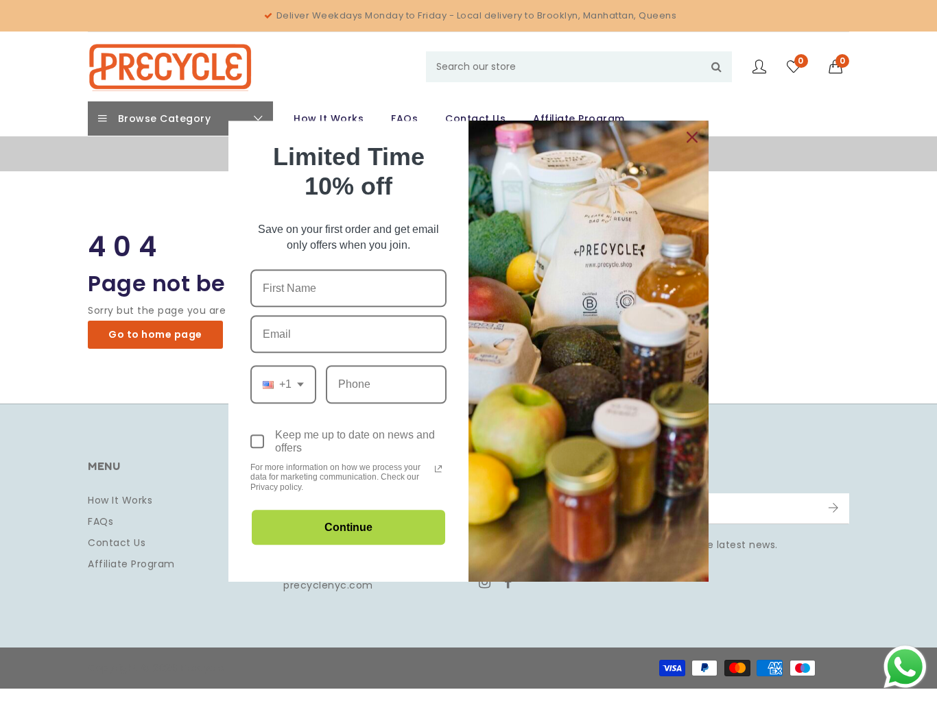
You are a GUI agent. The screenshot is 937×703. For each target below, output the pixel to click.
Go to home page (155, 334)
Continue (348, 528)
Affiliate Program (131, 564)
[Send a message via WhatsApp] (905, 667)
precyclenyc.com (328, 585)
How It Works (120, 500)
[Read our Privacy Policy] (438, 468)
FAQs (100, 521)
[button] (839, 66)
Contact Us (116, 543)
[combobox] (579, 66)
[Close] (692, 137)
